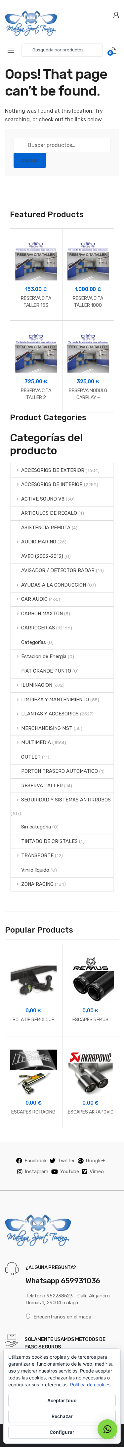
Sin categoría (36, 827)
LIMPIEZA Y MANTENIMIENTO (55, 700)
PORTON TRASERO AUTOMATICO (59, 771)
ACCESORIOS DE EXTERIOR (52, 470)
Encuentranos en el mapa (62, 1317)
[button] (107, 1429)
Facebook (35, 1161)
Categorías (33, 642)
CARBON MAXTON (42, 614)
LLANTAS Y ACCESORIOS (50, 714)
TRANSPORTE (37, 855)
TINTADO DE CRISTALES (49, 841)
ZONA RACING (37, 884)
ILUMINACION (36, 685)
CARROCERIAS (38, 628)
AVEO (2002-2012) (42, 556)
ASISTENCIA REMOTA (45, 528)
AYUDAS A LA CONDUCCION (53, 585)
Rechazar (62, 1416)
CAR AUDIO (34, 599)
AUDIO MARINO (38, 542)
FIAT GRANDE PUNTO (46, 671)
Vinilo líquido (35, 870)
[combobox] (62, 50)
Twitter (66, 1161)
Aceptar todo (62, 1400)
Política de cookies (90, 1384)
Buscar (30, 160)
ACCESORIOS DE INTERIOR (52, 484)
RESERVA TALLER (42, 786)
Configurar (62, 1432)
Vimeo (97, 1171)
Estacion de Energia (43, 656)
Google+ (95, 1161)
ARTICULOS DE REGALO (49, 513)
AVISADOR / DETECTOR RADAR (58, 570)
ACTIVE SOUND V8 (42, 499)
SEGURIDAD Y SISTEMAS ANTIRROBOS (66, 800)
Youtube (69, 1171)
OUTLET (31, 757)
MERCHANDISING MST (46, 728)
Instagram (36, 1171)
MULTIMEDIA (36, 742)
